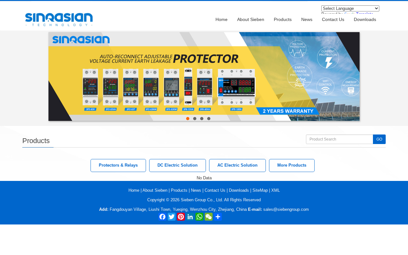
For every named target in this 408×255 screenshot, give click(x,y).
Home (221, 19)
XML (275, 190)
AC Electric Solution (237, 165)
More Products (291, 165)
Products (283, 19)
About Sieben (250, 19)
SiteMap (260, 190)
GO (379, 139)
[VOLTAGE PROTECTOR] (204, 33)
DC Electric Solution (177, 165)
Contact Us (333, 19)
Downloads (365, 19)
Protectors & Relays (118, 165)
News (306, 19)
